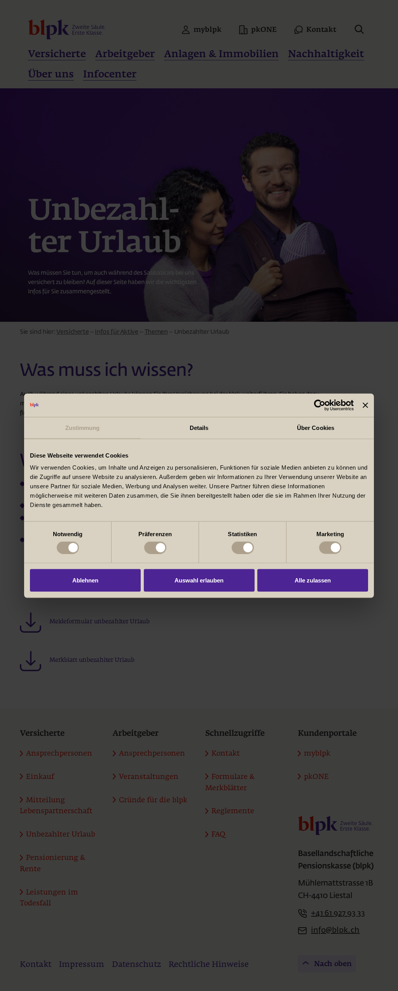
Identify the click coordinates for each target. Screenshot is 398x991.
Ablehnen (85, 580)
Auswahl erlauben (199, 580)
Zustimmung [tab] (82, 427)
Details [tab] (199, 427)
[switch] (155, 548)
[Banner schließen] (365, 405)
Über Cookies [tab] (315, 427)
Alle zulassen (313, 580)
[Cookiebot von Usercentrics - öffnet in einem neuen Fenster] (320, 405)
